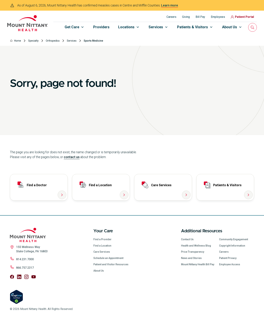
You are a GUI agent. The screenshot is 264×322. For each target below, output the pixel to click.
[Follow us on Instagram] (26, 277)
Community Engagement (233, 239)
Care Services (101, 251)
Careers (171, 17)
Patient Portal (244, 17)
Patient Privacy (228, 258)
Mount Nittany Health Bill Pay (197, 264)
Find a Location (102, 245)
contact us (72, 157)
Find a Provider (102, 239)
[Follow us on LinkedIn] (19, 277)
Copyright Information (232, 245)
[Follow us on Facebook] (12, 277)
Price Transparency (192, 251)
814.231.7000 (25, 259)
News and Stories (191, 258)
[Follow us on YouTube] (33, 277)
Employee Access (229, 264)
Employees (218, 17)
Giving (186, 17)
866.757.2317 (25, 267)
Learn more (169, 5)
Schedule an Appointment (108, 258)
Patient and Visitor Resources (110, 264)
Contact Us (187, 239)
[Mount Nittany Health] (27, 23)
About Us (98, 270)
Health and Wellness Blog (196, 245)
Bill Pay (200, 17)
